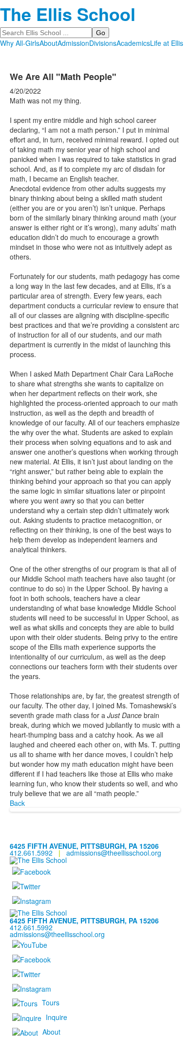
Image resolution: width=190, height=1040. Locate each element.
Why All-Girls (19, 43)
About (48, 43)
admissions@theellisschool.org (113, 853)
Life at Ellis (166, 43)
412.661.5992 (31, 853)
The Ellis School (67, 13)
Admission (73, 43)
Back (17, 803)
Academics (133, 43)
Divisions (102, 43)
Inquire (56, 1016)
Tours (50, 1002)
